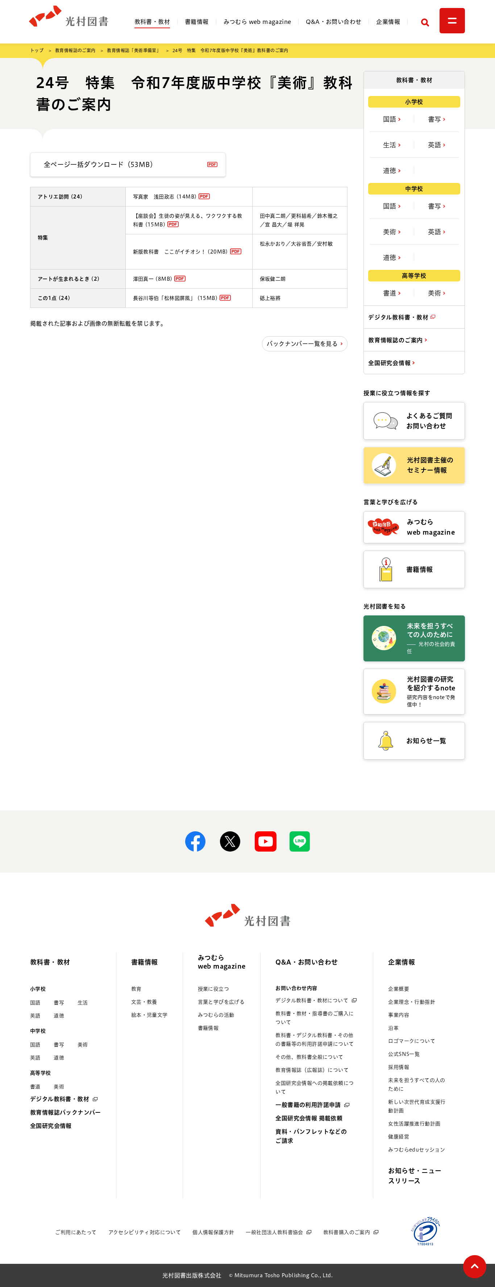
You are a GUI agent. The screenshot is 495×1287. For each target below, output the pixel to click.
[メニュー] (452, 20)
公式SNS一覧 (404, 1054)
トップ (36, 50)
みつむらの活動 (216, 1015)
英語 (435, 145)
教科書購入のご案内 (346, 1232)
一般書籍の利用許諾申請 (308, 1105)
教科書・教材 (152, 22)
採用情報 (398, 1067)
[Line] (300, 841)
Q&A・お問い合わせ (333, 22)
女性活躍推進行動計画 (414, 1123)
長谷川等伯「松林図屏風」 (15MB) (175, 298)
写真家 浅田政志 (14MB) (165, 196)
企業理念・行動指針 (411, 1001)
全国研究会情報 (390, 363)
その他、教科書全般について (309, 1057)
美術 (390, 232)
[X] (230, 841)
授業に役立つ (213, 988)
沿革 (393, 1028)
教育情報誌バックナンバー (65, 1112)
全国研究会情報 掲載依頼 (308, 1118)
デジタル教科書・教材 (399, 317)
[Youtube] (265, 841)
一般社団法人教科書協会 (274, 1232)
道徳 (390, 170)
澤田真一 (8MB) (153, 278)
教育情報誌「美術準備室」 (134, 50)
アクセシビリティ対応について (144, 1232)
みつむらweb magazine (222, 961)
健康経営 (398, 1136)
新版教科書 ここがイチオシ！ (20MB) (180, 251)
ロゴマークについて (411, 1041)
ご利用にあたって (75, 1232)
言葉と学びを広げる (221, 1001)
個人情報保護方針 (213, 1232)
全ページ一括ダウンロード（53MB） (100, 164)
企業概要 (398, 988)
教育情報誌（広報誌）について (312, 1070)
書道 (390, 293)
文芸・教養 (144, 1001)
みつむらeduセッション (416, 1149)
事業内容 (398, 1015)
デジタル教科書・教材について (311, 1000)
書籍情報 (197, 22)
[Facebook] (195, 841)
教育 (136, 988)
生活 (390, 145)
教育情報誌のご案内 (75, 50)
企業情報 (388, 22)
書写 (435, 119)
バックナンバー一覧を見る (302, 344)
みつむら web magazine (257, 22)
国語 (390, 119)
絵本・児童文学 (149, 1015)
